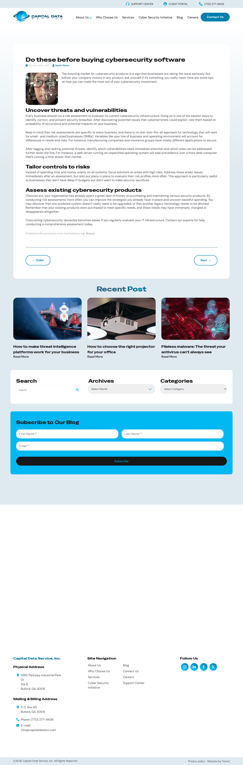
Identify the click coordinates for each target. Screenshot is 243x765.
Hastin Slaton (62, 65)
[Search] (76, 390)
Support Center (133, 683)
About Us (82, 17)
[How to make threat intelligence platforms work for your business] (47, 319)
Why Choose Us (107, 17)
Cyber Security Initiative (155, 17)
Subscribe (121, 461)
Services (128, 17)
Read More (21, 357)
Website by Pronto (218, 761)
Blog (180, 17)
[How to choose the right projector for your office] (121, 319)
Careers (192, 17)
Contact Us (215, 17)
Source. (90, 233)
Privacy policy (196, 761)
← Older (38, 260)
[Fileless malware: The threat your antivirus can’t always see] (195, 319)
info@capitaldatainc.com (38, 730)
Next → (205, 260)
